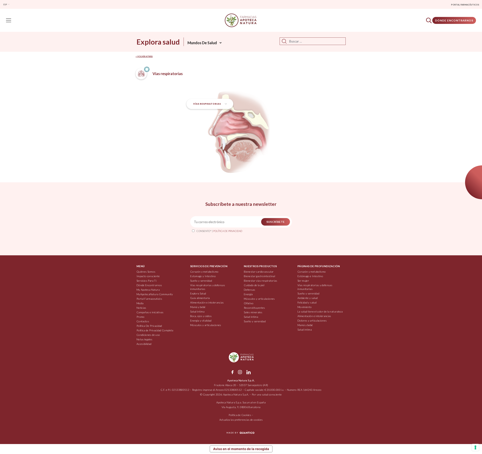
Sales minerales (253, 312)
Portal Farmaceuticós (149, 298)
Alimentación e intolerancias (207, 302)
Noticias (141, 307)
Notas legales (145, 339)
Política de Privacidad (227, 231)
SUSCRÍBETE (275, 221)
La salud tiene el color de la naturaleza (320, 311)
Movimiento (304, 307)
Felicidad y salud (307, 302)
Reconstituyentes (254, 307)
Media (140, 303)
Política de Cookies (240, 415)
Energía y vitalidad (201, 320)
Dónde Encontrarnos (454, 20)
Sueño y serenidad (201, 280)
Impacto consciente (148, 276)
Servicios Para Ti (146, 280)
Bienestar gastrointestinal (259, 276)
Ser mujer (303, 280)
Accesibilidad (144, 343)
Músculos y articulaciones (205, 325)
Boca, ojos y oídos (201, 316)
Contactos (143, 321)
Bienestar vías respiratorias (260, 280)
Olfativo (249, 303)
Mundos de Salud (202, 43)
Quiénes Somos (146, 271)
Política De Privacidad (149, 325)
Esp (5, 4)
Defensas (249, 289)
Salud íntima (197, 311)
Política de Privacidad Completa (155, 330)
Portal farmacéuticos (465, 4)
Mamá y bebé (198, 307)
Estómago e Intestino (310, 276)
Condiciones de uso (148, 334)
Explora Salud (198, 293)
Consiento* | (219, 231)
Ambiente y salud (307, 298)
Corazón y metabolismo (204, 271)
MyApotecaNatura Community (155, 294)
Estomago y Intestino (203, 276)
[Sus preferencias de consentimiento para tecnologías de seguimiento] (475, 447)
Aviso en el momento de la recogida (241, 449)
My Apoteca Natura (148, 289)
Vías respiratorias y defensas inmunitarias (207, 287)
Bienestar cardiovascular (259, 271)
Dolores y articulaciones (312, 320)
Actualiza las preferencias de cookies (241, 419)
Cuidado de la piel (254, 285)
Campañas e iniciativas (150, 312)
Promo (141, 316)
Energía (248, 294)
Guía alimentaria (200, 298)
